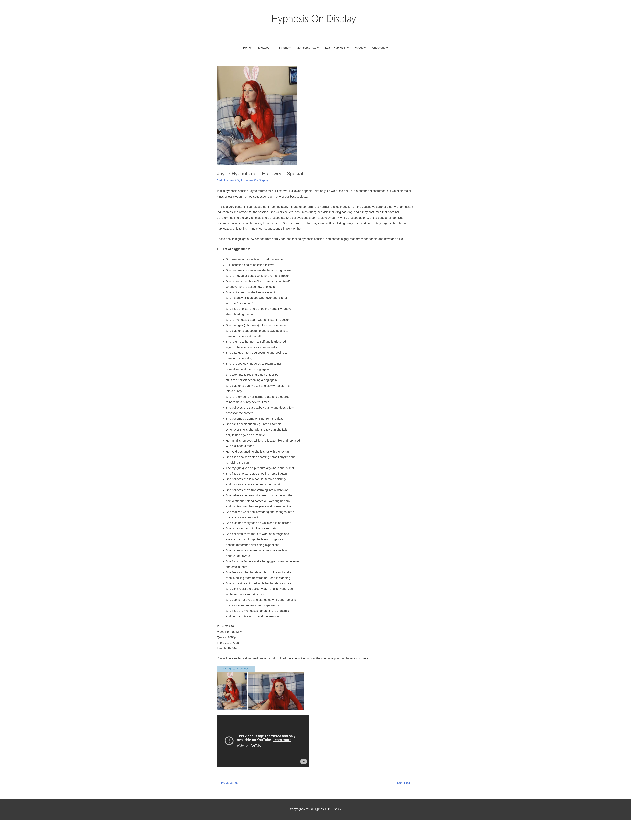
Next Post (405, 782)
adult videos (226, 180)
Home (247, 47)
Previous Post (228, 782)
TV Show (285, 47)
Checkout (378, 47)
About (359, 47)
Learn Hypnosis (335, 47)
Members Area (306, 47)
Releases (263, 47)
